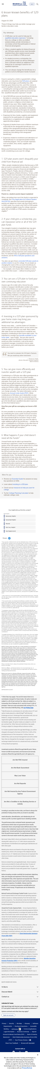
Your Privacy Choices (21, 1040)
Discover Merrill (7, 992)
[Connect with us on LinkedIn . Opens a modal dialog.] (13, 1052)
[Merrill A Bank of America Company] (20, 4)
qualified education (15, 38)
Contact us (5, 997)
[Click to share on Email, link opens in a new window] (9, 538)
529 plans (25, 81)
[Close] (38, 1055)
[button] (3, 4)
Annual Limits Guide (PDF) (19, 393)
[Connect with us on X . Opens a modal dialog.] (20, 1052)
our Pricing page (28, 707)
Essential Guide (17, 479)
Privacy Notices (27, 1068)
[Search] (37, 4)
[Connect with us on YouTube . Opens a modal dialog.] (26, 1052)
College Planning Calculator (18, 493)
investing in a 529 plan (20, 484)
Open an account (8, 1015)
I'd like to (5, 987)
